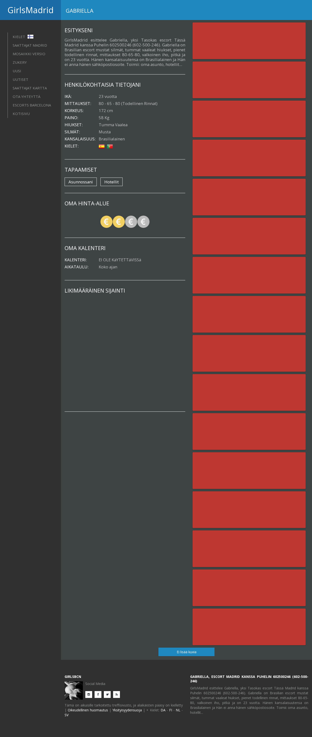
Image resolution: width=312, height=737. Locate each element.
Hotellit (111, 182)
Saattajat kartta (30, 87)
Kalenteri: (76, 259)
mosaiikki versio (29, 53)
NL (178, 710)
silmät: (72, 131)
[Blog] (117, 694)
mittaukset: (78, 103)
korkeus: (74, 110)
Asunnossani (80, 182)
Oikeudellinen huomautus (88, 710)
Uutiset (20, 79)
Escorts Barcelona (32, 105)
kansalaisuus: (80, 139)
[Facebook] (99, 694)
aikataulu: (76, 266)
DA (163, 710)
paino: (71, 117)
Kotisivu (21, 113)
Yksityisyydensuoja (127, 710)
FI (170, 710)
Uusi (17, 70)
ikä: (68, 96)
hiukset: (74, 124)
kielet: (71, 146)
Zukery (20, 62)
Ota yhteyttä (26, 96)
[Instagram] (90, 694)
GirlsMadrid (31, 10)
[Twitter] (108, 694)
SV (66, 715)
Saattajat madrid (30, 45)
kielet (19, 36)
